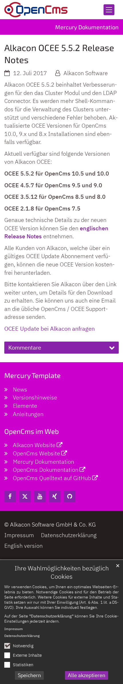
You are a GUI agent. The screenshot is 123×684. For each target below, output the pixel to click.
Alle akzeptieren (86, 675)
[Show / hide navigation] (109, 9)
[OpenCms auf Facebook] (10, 496)
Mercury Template (32, 375)
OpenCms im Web (31, 431)
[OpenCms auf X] (25, 496)
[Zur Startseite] (36, 9)
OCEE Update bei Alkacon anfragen (49, 328)
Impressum (13, 629)
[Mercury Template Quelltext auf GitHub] (69, 496)
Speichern (29, 675)
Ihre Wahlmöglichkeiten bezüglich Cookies (62, 572)
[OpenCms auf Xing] (54, 496)
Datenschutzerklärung (21, 636)
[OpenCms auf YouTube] (39, 496)
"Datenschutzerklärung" (51, 616)
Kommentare (24, 347)
